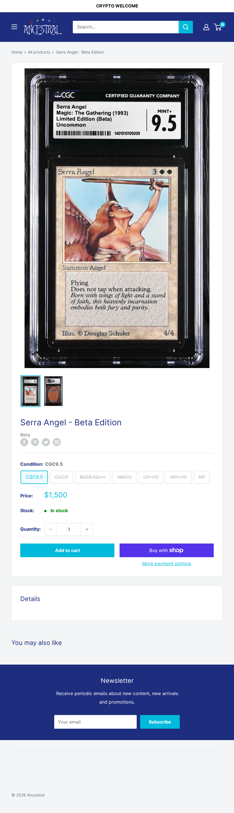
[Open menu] (14, 26)
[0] (217, 27)
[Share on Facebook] (24, 442)
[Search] (186, 27)
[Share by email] (57, 442)
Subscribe (160, 722)
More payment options (166, 563)
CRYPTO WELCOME (117, 6)
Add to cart (67, 550)
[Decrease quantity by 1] (51, 529)
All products (39, 52)
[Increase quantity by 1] (87, 529)
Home (16, 52)
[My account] (206, 27)
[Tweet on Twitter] (46, 442)
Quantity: (30, 529)
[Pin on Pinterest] (35, 442)
